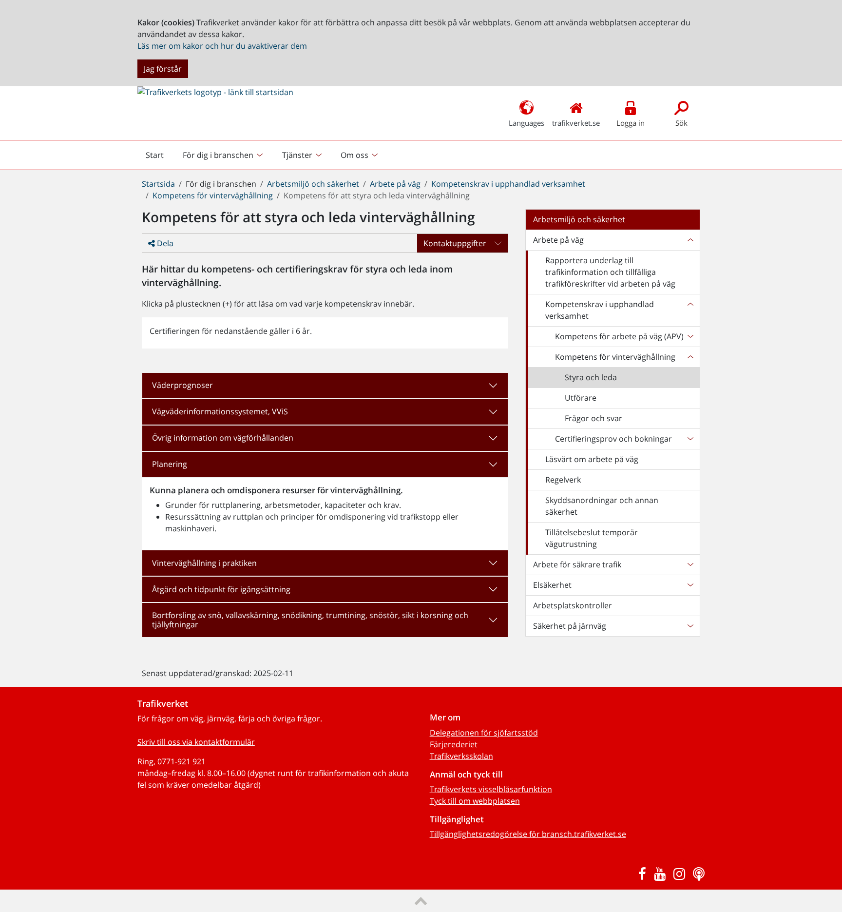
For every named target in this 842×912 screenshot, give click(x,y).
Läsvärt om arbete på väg (591, 459)
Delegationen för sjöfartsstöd (484, 732)
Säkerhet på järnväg (569, 626)
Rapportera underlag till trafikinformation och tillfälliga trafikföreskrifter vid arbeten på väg (610, 272)
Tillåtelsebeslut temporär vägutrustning (591, 538)
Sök (681, 123)
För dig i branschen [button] (218, 155)
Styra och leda (591, 377)
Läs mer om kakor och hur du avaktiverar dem (222, 45)
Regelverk (563, 479)
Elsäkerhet (552, 585)
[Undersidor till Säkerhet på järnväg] (690, 626)
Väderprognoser (182, 385)
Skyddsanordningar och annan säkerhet (601, 506)
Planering (169, 464)
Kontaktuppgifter (454, 243)
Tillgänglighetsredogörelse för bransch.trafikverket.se (528, 834)
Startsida (158, 183)
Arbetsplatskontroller (572, 605)
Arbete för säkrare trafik (577, 564)
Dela (164, 243)
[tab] (325, 385)
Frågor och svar (593, 418)
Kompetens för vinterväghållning (213, 195)
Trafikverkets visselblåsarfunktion (491, 789)
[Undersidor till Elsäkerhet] (690, 585)
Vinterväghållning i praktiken (204, 563)
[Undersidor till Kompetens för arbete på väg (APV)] (690, 336)
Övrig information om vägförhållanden (222, 437)
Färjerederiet (454, 744)
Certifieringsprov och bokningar (613, 438)
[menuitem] (223, 155)
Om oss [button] (354, 155)
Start (158, 157)
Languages (526, 123)
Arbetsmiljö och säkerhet (313, 183)
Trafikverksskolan (461, 756)
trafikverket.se (576, 123)
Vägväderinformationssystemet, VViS (220, 411)
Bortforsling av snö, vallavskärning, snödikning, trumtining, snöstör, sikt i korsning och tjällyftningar (310, 620)
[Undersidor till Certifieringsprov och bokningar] (690, 438)
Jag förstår (163, 68)
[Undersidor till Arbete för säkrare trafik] (690, 564)
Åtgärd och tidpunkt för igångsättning (221, 589)
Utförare (580, 397)
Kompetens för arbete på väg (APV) (619, 336)
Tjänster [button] (297, 155)
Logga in (630, 123)
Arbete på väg (395, 183)
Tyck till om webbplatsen (475, 801)
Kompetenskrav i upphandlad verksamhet (508, 183)
